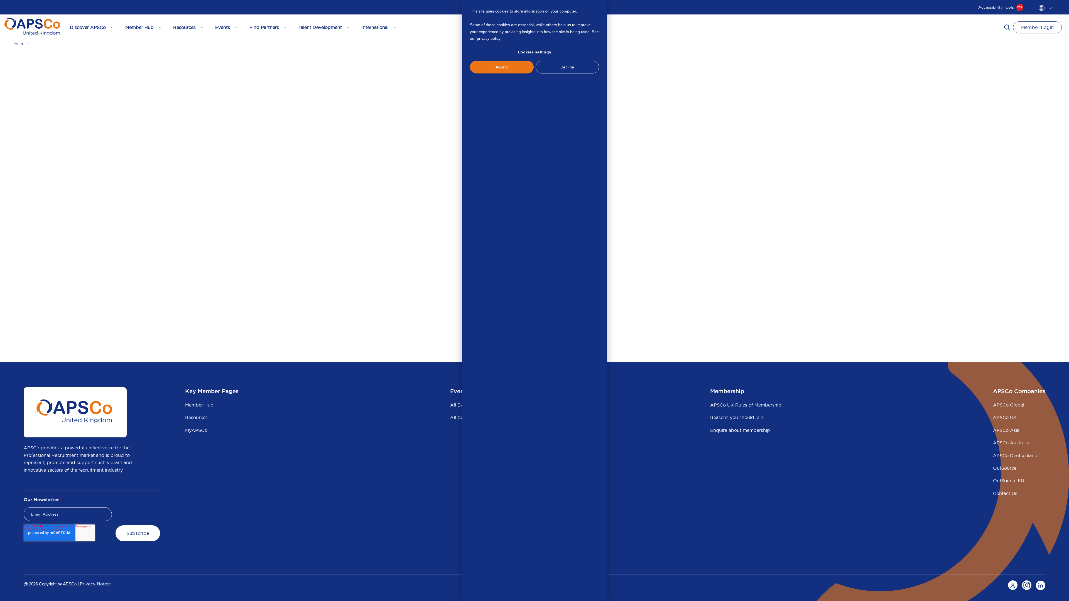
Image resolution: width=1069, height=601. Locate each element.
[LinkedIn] (1040, 585)
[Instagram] (1026, 585)
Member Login (1037, 27)
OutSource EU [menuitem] (1008, 480)
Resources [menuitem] (196, 417)
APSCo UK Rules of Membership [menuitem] (745, 405)
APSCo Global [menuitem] (1008, 405)
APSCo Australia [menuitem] (1011, 442)
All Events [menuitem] (461, 405)
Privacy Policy (515, 38)
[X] (1012, 585)
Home (18, 43)
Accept (502, 67)
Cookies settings (534, 52)
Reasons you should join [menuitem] (736, 417)
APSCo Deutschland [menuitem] (1015, 455)
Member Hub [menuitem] (199, 405)
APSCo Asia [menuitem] (1006, 430)
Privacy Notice (95, 584)
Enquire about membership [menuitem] (740, 430)
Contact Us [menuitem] (1005, 493)
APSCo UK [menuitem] (1005, 417)
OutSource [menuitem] (1004, 468)
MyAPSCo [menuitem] (196, 430)
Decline (567, 67)
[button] (1007, 27)
